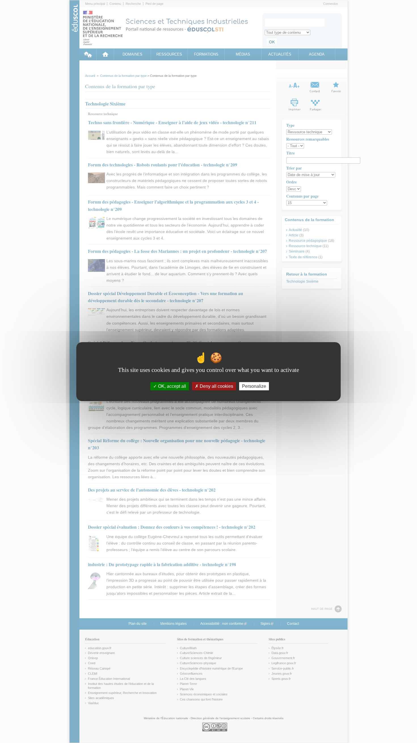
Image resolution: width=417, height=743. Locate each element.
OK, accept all (171, 386)
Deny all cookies (216, 386)
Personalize (254, 386)
